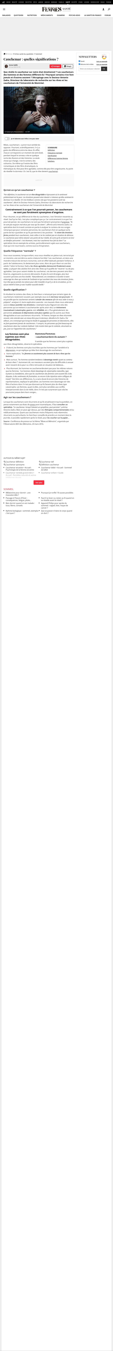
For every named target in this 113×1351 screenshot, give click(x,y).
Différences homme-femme (58, 158)
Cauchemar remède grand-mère (19, 473)
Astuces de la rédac (87, 64)
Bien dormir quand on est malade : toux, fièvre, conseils (20, 504)
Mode (8, 2)
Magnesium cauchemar (15, 480)
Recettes (28, 2)
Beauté (14, 2)
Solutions (51, 161)
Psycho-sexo (74, 15)
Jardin (40, 2)
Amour (47, 2)
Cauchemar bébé (48, 467)
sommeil (43, 321)
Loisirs (86, 2)
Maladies (6, 15)
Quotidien (18, 15)
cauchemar (53, 171)
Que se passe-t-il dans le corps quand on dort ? (56, 512)
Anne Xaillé (13, 65)
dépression (10, 350)
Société (74, 2)
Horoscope (95, 2)
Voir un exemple (101, 61)
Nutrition (32, 15)
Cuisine (21, 2)
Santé (68, 2)
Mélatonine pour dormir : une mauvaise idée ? (18, 493)
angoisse (65, 222)
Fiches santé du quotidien (24, 54)
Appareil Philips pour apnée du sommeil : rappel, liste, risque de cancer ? (54, 505)
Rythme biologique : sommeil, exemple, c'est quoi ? (22, 512)
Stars (80, 2)
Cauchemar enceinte (14, 467)
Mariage (54, 2)
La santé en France (92, 15)
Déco (35, 2)
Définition (51, 150)
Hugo (103, 2)
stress (32, 404)
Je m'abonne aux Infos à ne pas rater (25, 139)
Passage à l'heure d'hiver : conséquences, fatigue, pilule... (18, 499)
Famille (61, 2)
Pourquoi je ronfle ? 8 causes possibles (57, 492)
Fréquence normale (55, 153)
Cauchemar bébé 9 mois (51, 480)
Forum (108, 2)
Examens (61, 15)
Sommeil (39, 54)
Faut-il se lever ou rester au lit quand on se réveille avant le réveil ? (57, 499)
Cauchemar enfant (48, 473)
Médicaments (47, 15)
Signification (52, 156)
